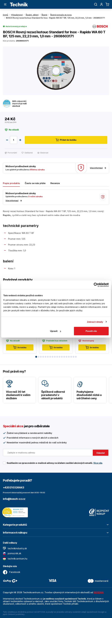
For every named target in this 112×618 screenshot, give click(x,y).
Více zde (97, 463)
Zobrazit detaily (95, 321)
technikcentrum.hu (17, 558)
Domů (5, 15)
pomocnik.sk (14, 553)
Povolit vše (91, 331)
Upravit (53, 331)
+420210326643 (13, 487)
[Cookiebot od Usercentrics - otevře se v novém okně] (96, 285)
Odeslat (100, 453)
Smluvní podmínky (16, 614)
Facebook (14, 572)
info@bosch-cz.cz (14, 498)
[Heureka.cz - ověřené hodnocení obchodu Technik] (16, 512)
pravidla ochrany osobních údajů (71, 612)
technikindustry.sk (17, 548)
